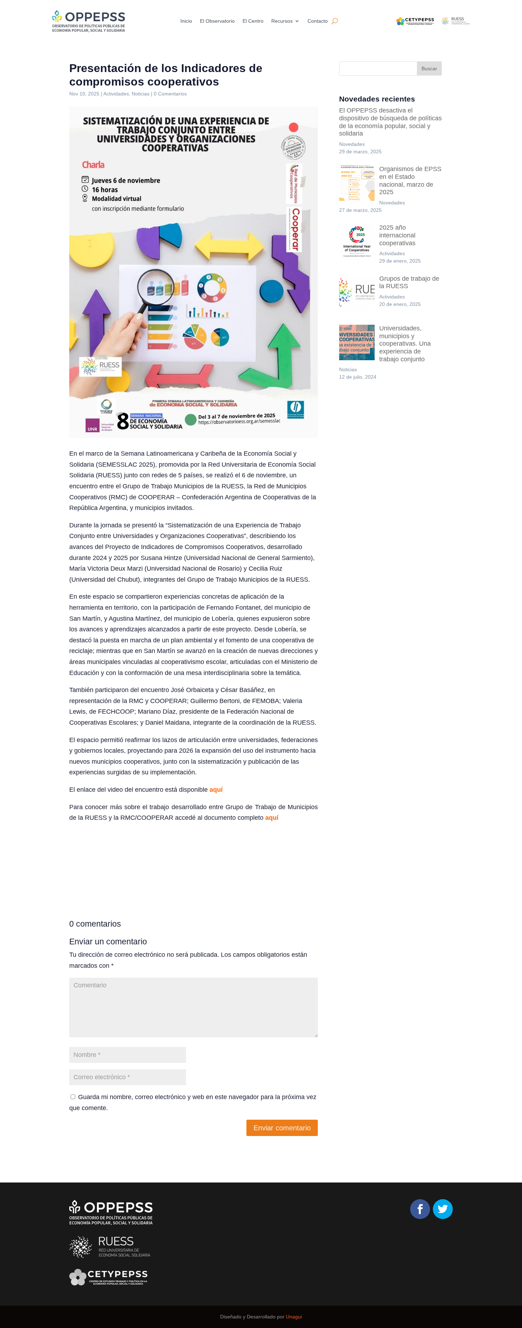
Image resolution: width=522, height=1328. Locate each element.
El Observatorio (217, 21)
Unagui (294, 1316)
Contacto (318, 21)
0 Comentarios (170, 94)
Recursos (282, 21)
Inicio (186, 21)
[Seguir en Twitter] (443, 1209)
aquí (216, 789)
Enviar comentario (282, 1128)
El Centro (253, 21)
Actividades (116, 94)
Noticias (140, 94)
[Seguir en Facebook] (420, 1209)
